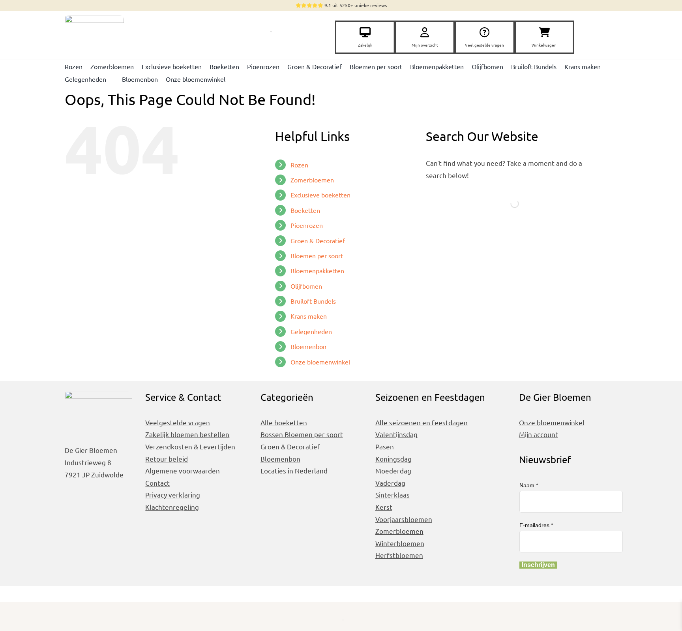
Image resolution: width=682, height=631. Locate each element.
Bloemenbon (308, 346)
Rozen (299, 165)
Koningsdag (393, 458)
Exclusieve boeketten (320, 195)
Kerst (383, 507)
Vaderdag (390, 483)
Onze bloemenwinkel (320, 362)
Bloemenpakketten (317, 270)
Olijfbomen (306, 286)
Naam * (528, 485)
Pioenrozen (306, 225)
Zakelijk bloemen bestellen (187, 434)
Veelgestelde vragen (177, 422)
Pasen (384, 446)
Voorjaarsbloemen (403, 519)
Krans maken (308, 316)
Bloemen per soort (316, 255)
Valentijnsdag (396, 434)
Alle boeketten (283, 422)
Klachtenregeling (172, 507)
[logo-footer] (94, 18)
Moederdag (393, 470)
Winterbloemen (399, 543)
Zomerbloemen (312, 180)
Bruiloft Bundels (313, 301)
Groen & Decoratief (317, 240)
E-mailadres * (536, 525)
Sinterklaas (392, 494)
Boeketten (305, 210)
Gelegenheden (311, 331)
